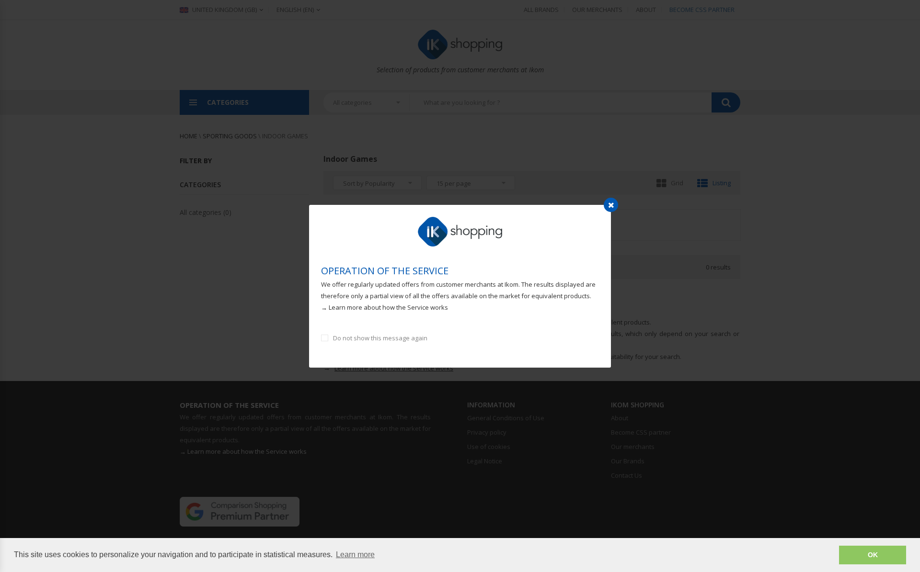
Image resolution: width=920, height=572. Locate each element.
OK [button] (873, 555)
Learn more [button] (355, 554)
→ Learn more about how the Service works (384, 307)
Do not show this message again (380, 338)
